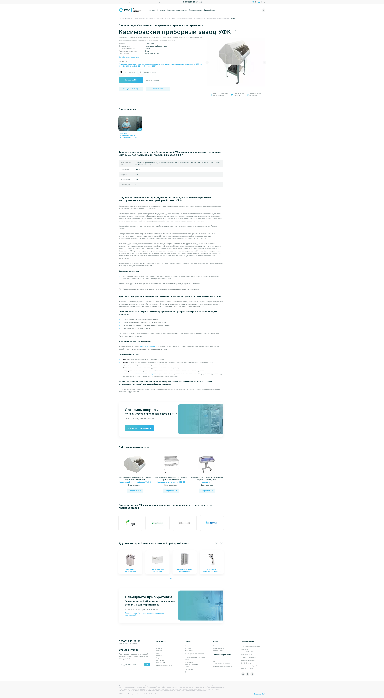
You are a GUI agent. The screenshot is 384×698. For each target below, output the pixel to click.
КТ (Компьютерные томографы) (195, 657)
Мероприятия (160, 658)
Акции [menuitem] (159, 2)
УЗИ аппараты (189, 646)
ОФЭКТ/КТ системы (191, 664)
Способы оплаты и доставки (129, 57)
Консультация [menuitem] (177, 2)
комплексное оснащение (146, 374)
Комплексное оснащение (177, 10)
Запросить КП (130, 80)
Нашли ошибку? (259, 694)
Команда (159, 648)
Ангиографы (189, 662)
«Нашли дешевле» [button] (148, 347)
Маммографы (189, 650)
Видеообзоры (209, 10)
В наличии (161, 10)
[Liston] (212, 523)
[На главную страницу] (130, 10)
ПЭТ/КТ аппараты (190, 667)
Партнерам (160, 660)
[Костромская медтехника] (157, 523)
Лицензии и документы (164, 665)
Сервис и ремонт (195, 10)
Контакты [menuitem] (166, 2)
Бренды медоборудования (221, 664)
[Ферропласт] (184, 523)
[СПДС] (130, 523)
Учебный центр (218, 650)
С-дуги (187, 660)
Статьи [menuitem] (152, 2)
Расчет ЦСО (158, 89)
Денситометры (190, 672)
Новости (159, 655)
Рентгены (188, 648)
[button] (207, 62)
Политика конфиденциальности (223, 666)
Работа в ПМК (161, 663)
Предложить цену (130, 89)
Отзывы (159, 650)
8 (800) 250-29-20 (190, 2)
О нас (158, 646)
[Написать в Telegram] (201, 1)
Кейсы (158, 653)
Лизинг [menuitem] (146, 2)
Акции (215, 659)
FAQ (214, 661)
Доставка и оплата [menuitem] (135, 2)
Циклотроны (189, 669)
